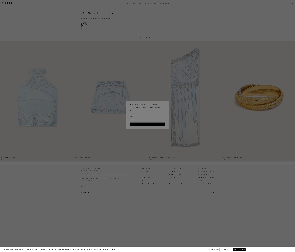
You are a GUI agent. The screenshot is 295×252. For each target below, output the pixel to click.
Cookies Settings (214, 249)
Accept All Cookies (239, 249)
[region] (147, 249)
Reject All (226, 249)
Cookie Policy (111, 249)
